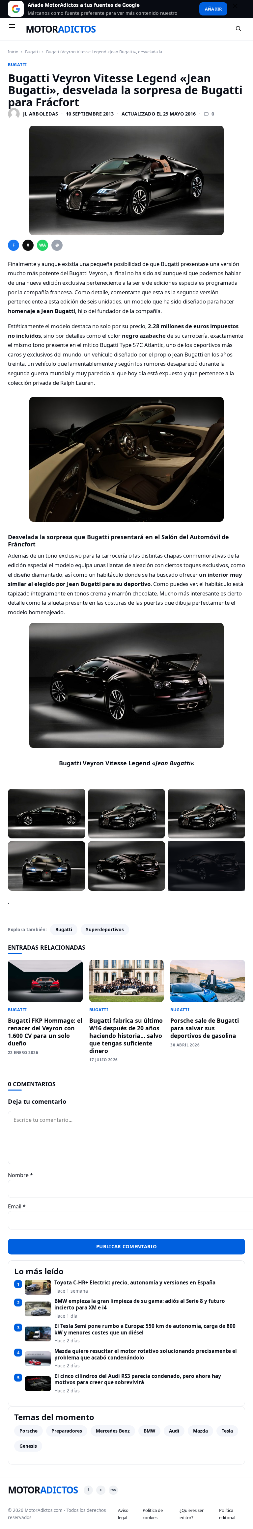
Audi (174, 1431)
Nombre (20, 1175)
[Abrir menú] (15, 29)
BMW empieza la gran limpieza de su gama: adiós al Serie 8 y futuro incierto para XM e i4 (139, 1304)
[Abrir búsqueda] (239, 29)
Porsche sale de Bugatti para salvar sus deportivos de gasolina (204, 1028)
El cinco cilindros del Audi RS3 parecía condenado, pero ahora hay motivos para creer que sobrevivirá (137, 1379)
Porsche (28, 1431)
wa (42, 245)
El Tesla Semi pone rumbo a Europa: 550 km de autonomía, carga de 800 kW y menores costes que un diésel (145, 1329)
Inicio (13, 52)
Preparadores (66, 1431)
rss (113, 1489)
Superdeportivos (105, 929)
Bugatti (32, 52)
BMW (149, 1431)
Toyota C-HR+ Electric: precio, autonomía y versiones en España (134, 1282)
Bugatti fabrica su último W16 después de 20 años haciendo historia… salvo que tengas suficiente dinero (126, 1035)
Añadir (213, 9)
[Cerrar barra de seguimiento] (238, 9)
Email (17, 1206)
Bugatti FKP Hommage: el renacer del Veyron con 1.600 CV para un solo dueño (45, 1031)
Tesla (227, 1431)
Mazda (200, 1431)
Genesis (28, 1446)
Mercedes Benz (113, 1431)
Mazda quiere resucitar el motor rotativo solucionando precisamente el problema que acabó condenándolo (145, 1354)
